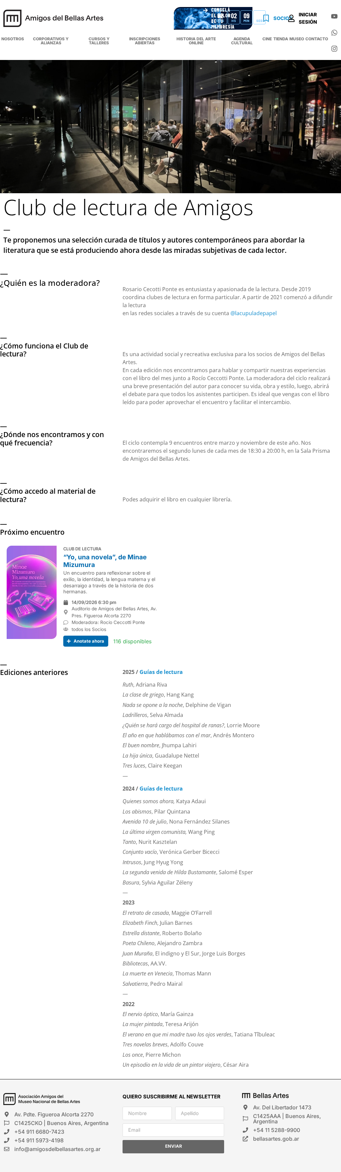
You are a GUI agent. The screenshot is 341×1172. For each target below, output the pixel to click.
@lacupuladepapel (253, 313)
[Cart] (327, 26)
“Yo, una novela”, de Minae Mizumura (105, 561)
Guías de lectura (161, 672)
